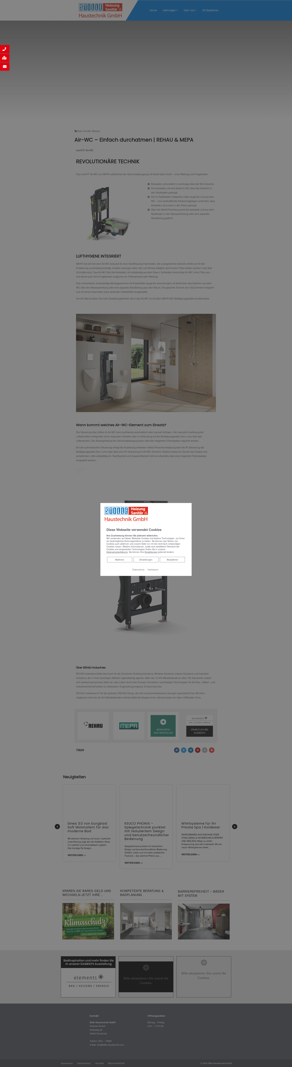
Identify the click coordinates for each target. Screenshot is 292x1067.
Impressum (153, 569)
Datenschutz (138, 569)
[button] (4, 49)
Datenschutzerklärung (117, 551)
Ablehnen (119, 559)
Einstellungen (145, 559)
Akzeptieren (172, 559)
